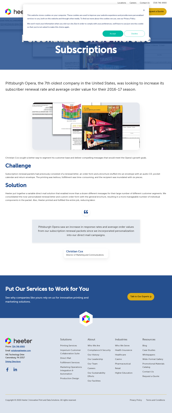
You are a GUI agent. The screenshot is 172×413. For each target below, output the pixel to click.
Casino (118, 359)
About (91, 339)
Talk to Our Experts (139, 297)
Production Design (69, 378)
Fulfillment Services (70, 363)
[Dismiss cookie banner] (144, 10)
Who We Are (94, 346)
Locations (122, 3)
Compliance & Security (99, 350)
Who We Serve (122, 346)
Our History (93, 355)
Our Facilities (94, 381)
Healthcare (120, 355)
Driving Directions (13, 362)
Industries (121, 339)
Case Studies (148, 350)
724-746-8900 (18, 347)
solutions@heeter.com (21, 351)
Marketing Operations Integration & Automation (71, 370)
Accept (113, 33)
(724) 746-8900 (160, 3)
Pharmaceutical (123, 364)
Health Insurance (123, 350)
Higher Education (123, 373)
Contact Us (145, 3)
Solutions (66, 339)
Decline (134, 33)
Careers (133, 3)
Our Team (93, 364)
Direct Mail (65, 358)
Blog (144, 346)
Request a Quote (155, 11)
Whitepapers (148, 355)
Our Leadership (95, 359)
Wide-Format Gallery (152, 359)
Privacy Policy (136, 400)
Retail (118, 368)
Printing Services (68, 346)
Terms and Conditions (155, 400)
